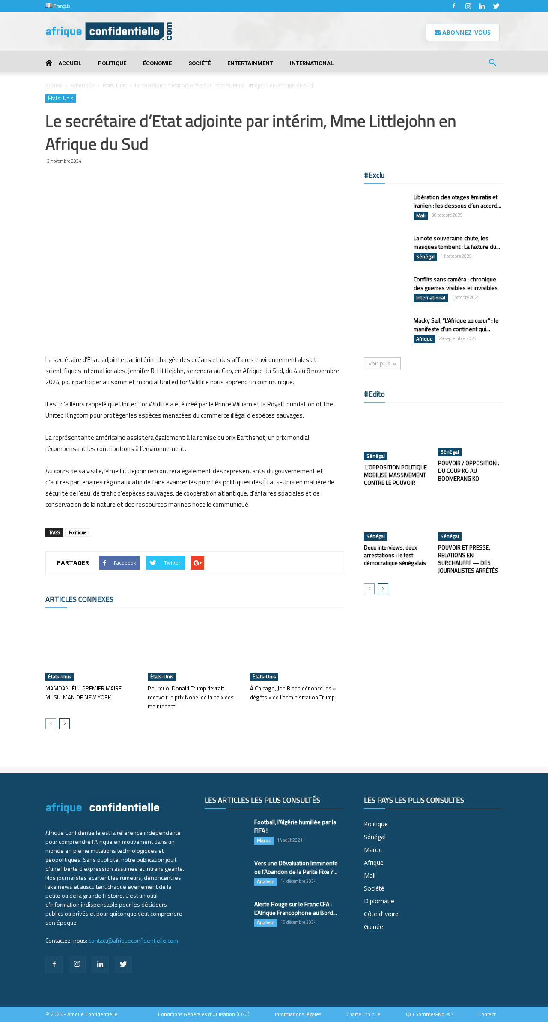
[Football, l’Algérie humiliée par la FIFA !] (226, 833)
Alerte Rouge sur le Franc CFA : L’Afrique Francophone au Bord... (295, 908)
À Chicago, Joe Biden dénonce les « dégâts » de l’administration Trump (293, 693)
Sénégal (425, 256)
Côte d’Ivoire (381, 914)
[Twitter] (496, 6)
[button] (492, 64)
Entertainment (250, 63)
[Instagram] (468, 6)
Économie (157, 63)
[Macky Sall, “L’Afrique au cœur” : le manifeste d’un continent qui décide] (385, 331)
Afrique (424, 339)
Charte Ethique (363, 1014)
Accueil (69, 63)
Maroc (264, 840)
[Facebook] (453, 6)
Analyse (265, 881)
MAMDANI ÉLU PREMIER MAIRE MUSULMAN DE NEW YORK (83, 693)
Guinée (373, 927)
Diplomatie (379, 901)
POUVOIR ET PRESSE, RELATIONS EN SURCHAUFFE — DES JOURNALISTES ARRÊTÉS (468, 559)
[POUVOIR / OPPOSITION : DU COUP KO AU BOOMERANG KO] (470, 434)
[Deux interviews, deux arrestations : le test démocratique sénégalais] (396, 518)
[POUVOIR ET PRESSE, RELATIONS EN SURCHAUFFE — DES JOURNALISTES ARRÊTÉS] (470, 518)
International (312, 63)
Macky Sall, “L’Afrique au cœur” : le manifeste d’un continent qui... (456, 324)
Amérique (83, 85)
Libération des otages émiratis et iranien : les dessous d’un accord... (457, 201)
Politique (112, 63)
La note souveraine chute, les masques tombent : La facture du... (457, 242)
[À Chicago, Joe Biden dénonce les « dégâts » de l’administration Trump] (296, 649)
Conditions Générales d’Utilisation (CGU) (204, 1014)
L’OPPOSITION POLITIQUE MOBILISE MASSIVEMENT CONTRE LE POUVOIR (395, 475)
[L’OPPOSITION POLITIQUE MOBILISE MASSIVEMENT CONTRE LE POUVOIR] (396, 436)
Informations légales (298, 1014)
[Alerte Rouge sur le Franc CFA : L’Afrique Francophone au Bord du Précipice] (226, 915)
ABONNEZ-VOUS (466, 32)
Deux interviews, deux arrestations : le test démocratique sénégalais (395, 555)
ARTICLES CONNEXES (79, 599)
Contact (487, 1014)
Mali (421, 215)
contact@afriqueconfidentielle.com (133, 940)
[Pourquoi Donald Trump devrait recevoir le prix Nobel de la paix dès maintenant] (194, 649)
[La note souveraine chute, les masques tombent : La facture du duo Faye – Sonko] (385, 248)
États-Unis (115, 85)
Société (199, 63)
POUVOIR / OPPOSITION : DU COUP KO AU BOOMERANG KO (468, 471)
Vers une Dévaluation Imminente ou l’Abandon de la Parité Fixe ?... (296, 867)
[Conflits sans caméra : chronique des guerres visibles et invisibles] (385, 290)
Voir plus (379, 363)
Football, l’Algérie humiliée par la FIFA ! (295, 826)
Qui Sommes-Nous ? (429, 1014)
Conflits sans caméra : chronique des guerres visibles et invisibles (456, 283)
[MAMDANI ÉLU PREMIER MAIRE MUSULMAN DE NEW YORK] (92, 649)
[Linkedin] (482, 6)
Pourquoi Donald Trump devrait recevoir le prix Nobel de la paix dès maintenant (191, 697)
